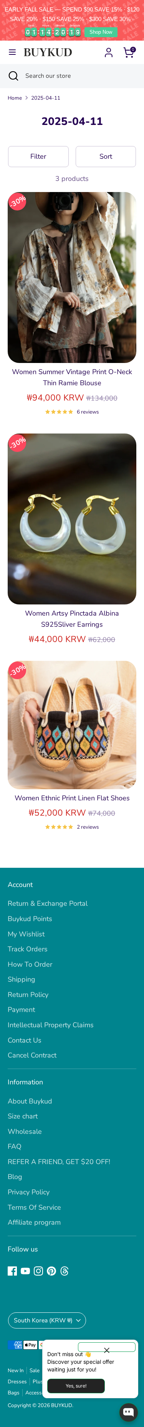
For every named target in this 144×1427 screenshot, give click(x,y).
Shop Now (100, 32)
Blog (15, 1176)
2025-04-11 (45, 98)
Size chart (23, 1116)
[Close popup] (106, 1347)
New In (16, 1370)
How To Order (30, 964)
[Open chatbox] (128, 1412)
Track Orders (28, 949)
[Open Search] (13, 76)
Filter (38, 156)
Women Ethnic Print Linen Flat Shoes (72, 798)
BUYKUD (61, 1405)
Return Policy (28, 994)
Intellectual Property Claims (51, 1025)
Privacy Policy (29, 1192)
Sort (105, 156)
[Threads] (64, 1271)
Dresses (17, 1381)
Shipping (21, 979)
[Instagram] (38, 1271)
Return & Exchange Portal (48, 903)
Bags (14, 1392)
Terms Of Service (34, 1207)
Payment (21, 1009)
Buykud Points (30, 918)
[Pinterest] (51, 1271)
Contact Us (24, 1040)
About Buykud (30, 1101)
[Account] (108, 50)
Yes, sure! (76, 1386)
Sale (35, 1370)
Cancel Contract (32, 1055)
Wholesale (25, 1131)
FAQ (15, 1146)
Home (15, 98)
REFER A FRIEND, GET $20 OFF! (59, 1161)
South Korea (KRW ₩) (43, 1320)
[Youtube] (25, 1271)
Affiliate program (34, 1222)
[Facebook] (12, 1271)
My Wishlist (26, 934)
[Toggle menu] (12, 52)
